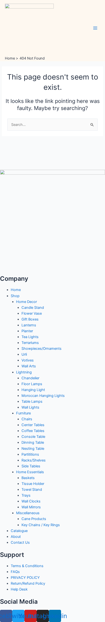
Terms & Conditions (27, 566)
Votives (27, 360)
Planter (27, 331)
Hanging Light (33, 390)
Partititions (30, 454)
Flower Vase (31, 313)
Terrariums (30, 343)
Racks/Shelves (33, 460)
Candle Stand (32, 307)
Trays (26, 495)
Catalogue (19, 531)
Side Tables (30, 466)
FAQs (15, 572)
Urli (24, 354)
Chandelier (30, 378)
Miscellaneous (28, 513)
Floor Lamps (31, 384)
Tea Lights (30, 337)
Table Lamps (31, 401)
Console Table (33, 436)
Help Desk (19, 589)
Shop (15, 296)
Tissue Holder (32, 484)
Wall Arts (28, 366)
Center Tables (32, 425)
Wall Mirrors (31, 507)
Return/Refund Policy (28, 583)
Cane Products (33, 519)
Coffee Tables (32, 431)
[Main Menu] (95, 28)
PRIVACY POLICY (25, 577)
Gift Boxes (30, 319)
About (16, 536)
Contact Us (20, 542)
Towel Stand (31, 489)
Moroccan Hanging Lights (43, 395)
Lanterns (28, 325)
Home (16, 290)
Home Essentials (30, 472)
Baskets (28, 478)
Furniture (23, 413)
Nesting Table (32, 448)
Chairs (26, 419)
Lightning (24, 372)
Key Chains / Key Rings (40, 525)
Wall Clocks (31, 501)
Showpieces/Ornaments (41, 348)
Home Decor (26, 302)
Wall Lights (30, 407)
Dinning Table (32, 442)
